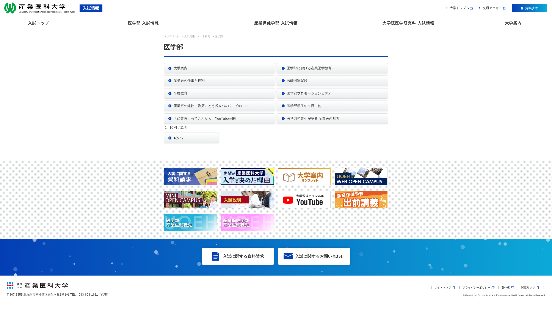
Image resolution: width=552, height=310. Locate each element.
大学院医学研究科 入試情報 (408, 23)
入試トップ (38, 23)
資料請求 (531, 8)
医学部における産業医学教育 (309, 68)
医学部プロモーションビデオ (309, 93)
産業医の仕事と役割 (189, 80)
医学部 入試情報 (143, 23)
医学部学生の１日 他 (304, 106)
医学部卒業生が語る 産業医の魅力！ (315, 118)
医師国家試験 (297, 80)
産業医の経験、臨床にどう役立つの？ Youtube (211, 106)
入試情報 (189, 36)
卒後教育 (180, 93)
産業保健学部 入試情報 (276, 23)
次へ (179, 138)
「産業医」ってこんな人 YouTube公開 (205, 118)
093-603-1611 (88, 294)
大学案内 (513, 23)
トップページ (171, 36)
